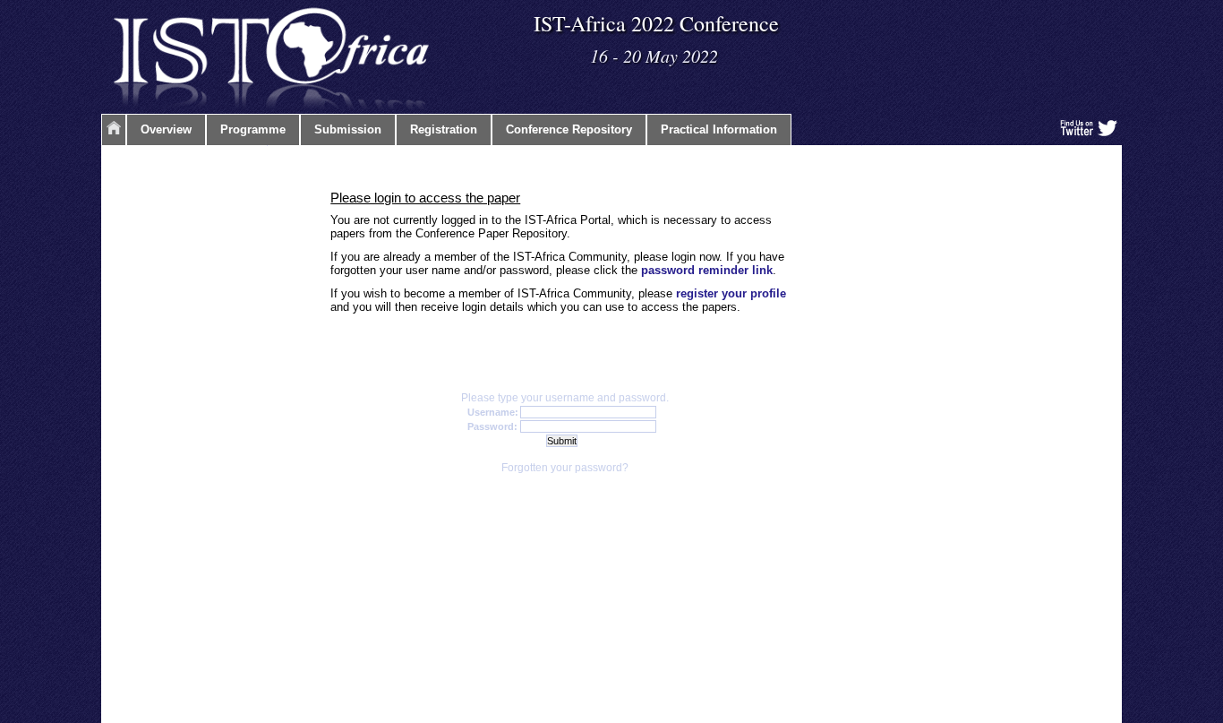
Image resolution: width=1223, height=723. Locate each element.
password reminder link (707, 270)
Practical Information (719, 129)
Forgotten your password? (565, 467)
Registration (443, 129)
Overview (166, 129)
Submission (347, 129)
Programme (253, 129)
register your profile (731, 293)
